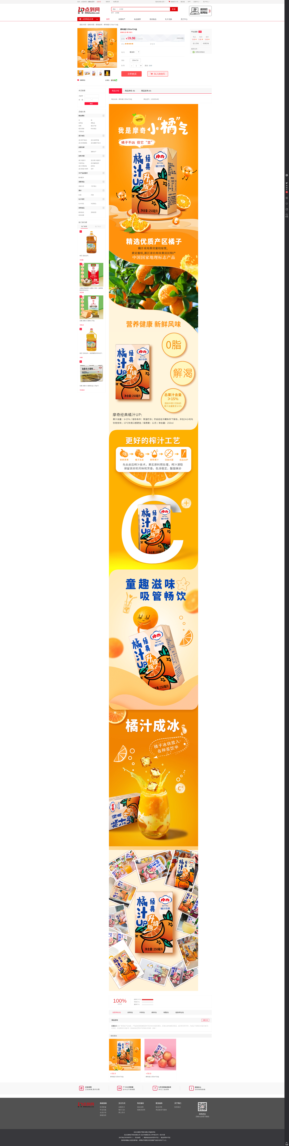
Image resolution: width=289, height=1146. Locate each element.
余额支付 (122, 1107)
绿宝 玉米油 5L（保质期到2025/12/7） (91, 353)
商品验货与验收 (161, 1110)
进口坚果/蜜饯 (83, 143)
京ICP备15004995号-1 (126, 1137)
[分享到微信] (116, 80)
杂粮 (80, 126)
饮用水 (93, 166)
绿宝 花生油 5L (84, 255)
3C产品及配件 (83, 173)
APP (189, 1)
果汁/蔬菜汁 (82, 160)
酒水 (80, 190)
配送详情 (159, 1107)
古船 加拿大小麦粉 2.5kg (87, 321)
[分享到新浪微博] (112, 80)
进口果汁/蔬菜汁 (96, 160)
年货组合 (93, 203)
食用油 (81, 123)
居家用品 (81, 182)
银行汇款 (122, 1110)
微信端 (183, 1)
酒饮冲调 (83, 25)
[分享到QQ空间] (114, 80)
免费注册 (116, 1)
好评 (130, 1012)
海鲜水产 (93, 151)
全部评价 (116, 1012)
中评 (142, 1012)
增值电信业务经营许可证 (151, 1137)
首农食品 (153, 19)
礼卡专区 (81, 199)
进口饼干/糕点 (83, 140)
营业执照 (137, 1137)
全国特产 (121, 19)
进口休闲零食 (95, 140)
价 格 (81, 100)
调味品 (93, 123)
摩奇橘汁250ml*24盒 (111, 25)
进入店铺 (196, 43)
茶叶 (92, 169)
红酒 (80, 195)
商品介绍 (115, 91)
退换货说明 (141, 1110)
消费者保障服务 (200, 52)
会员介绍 (103, 1112)
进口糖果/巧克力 (96, 143)
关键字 (81, 96)
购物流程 (103, 1115)
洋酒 (92, 195)
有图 (166, 1012)
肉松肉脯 (81, 215)
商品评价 (130, 91)
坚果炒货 (93, 212)
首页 (108, 19)
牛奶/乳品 (81, 163)
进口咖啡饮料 (95, 163)
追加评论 (179, 1012)
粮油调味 (81, 116)
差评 (154, 1012)
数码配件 (81, 177)
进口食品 (81, 136)
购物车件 (174, 1)
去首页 (99, 1)
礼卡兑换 (168, 19)
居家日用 (81, 186)
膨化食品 (81, 212)
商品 (114, 9)
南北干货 (93, 126)
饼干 (112, 13)
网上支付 (122, 1112)
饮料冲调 (91, 25)
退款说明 (140, 1107)
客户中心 (206, 1)
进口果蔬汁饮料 (83, 169)
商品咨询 (146, 91)
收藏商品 (82, 80)
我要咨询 (205, 1020)
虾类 (80, 151)
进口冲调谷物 (83, 166)
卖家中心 (196, 1)
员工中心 (184, 19)
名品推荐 (137, 19)
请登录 (108, 1)
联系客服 (103, 1107)
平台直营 (194, 32)
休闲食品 (81, 208)
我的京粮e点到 (159, 1)
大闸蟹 (117, 13)
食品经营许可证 (165, 1137)
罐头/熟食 (81, 128)
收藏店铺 (206, 43)
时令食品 (93, 128)
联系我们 (177, 1107)
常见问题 (103, 1110)
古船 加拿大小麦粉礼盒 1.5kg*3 (89, 386)
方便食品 (81, 131)
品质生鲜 (81, 147)
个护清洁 (93, 186)
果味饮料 (99, 25)
